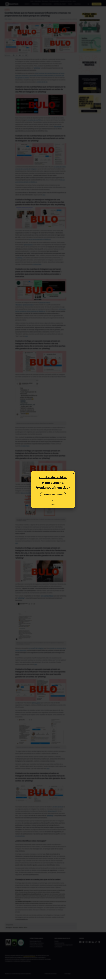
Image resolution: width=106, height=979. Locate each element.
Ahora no (53, 504)
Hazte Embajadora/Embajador (53, 495)
